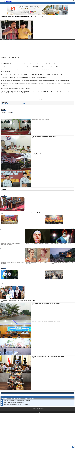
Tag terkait (3, 109)
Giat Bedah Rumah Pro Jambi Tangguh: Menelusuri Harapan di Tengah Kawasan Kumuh (17, 398)
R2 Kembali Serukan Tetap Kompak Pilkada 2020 (13, 103)
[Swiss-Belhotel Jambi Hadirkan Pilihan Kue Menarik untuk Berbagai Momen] (15, 381)
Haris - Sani (10, 112)
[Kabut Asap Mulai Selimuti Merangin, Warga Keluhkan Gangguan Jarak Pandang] (15, 311)
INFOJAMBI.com (35, 107)
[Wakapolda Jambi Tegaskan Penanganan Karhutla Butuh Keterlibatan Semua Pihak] (15, 329)
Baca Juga (3, 117)
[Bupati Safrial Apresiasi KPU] (16, 161)
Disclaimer (36, 408)
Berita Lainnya (37, 393)
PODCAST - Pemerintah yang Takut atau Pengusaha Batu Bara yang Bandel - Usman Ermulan (16, 400)
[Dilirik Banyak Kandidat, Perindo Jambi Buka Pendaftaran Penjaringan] (16, 144)
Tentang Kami (41, 408)
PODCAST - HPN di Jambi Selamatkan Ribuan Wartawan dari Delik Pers (13, 402)
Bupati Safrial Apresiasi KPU (37, 153)
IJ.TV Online (3, 396)
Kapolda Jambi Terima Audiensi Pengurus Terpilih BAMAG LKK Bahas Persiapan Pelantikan (48, 356)
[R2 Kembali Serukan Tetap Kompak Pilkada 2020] (16, 127)
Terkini (2, 284)
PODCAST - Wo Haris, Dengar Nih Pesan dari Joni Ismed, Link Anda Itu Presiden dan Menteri (16, 404)
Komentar (3, 189)
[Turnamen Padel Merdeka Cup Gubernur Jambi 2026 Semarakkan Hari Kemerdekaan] (23, 275)
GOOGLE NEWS (14, 107)
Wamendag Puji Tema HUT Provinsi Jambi (39, 170)
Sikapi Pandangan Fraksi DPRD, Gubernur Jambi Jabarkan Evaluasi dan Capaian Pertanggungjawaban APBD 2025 (24, 212)
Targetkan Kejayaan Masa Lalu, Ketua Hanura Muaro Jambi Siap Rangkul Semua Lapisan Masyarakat (17, 224)
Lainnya (73, 396)
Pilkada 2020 (4, 112)
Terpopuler (3, 267)
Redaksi (32, 408)
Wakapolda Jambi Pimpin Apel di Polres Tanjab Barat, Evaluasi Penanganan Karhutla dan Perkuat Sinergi (50, 338)
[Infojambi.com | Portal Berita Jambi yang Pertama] (7, 1)
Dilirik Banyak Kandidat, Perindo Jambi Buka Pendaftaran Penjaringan (44, 136)
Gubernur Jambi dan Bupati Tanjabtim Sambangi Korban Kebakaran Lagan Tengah (18, 300)
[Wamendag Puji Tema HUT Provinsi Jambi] (16, 178)
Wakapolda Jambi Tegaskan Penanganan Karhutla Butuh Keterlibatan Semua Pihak (46, 321)
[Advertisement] (30, 49)
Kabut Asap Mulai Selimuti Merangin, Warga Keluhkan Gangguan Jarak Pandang (46, 303)
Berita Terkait (4, 195)
